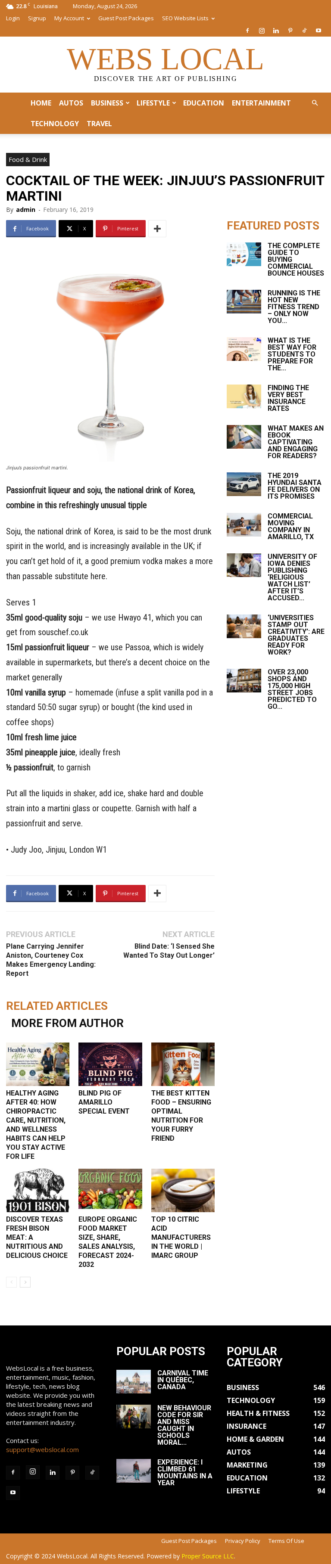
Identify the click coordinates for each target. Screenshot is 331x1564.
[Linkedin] (275, 31)
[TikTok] (304, 31)
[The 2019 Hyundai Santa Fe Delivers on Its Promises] (244, 484)
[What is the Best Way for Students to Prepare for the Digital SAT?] (244, 349)
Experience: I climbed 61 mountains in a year (184, 1472)
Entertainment (261, 103)
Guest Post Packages (126, 18)
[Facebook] (247, 31)
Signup (37, 18)
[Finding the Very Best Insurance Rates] (244, 396)
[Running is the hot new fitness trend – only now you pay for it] (244, 301)
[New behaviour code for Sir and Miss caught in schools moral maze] (133, 1416)
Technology (55, 123)
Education (203, 103)
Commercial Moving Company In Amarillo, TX (291, 526)
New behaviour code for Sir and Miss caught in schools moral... (184, 1425)
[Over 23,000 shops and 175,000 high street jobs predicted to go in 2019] (244, 680)
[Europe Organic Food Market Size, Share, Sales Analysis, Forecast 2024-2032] (110, 1190)
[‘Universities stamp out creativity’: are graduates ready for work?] (244, 626)
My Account (69, 18)
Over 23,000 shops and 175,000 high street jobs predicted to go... (292, 689)
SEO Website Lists (185, 18)
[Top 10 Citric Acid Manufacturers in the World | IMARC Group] (183, 1190)
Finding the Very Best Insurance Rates (288, 398)
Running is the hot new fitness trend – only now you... (294, 307)
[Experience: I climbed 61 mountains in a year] (133, 1471)
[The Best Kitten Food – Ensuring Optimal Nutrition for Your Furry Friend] (183, 1064)
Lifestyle (153, 103)
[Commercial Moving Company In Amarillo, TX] (244, 525)
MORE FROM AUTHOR (67, 1023)
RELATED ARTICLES (57, 1005)
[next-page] (25, 1282)
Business (107, 103)
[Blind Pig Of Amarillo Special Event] (110, 1064)
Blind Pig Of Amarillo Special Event (104, 1102)
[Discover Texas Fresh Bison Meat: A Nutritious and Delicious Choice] (37, 1190)
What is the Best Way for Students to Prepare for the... (292, 354)
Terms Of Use (286, 1541)
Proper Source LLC (207, 1556)
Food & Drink (28, 159)
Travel (99, 123)
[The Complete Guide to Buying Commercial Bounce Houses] (244, 254)
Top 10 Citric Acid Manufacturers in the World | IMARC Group (181, 1237)
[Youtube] (318, 31)
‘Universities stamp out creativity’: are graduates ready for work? (296, 635)
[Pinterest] (290, 31)
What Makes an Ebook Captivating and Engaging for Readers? (296, 442)
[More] (157, 228)
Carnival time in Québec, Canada (182, 1380)
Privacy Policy (242, 1541)
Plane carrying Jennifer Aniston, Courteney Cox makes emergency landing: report (51, 960)
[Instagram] (261, 31)
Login (13, 18)
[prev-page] (11, 1282)
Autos (71, 103)
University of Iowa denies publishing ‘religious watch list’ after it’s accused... (292, 577)
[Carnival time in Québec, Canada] (133, 1381)
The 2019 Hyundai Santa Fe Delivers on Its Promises (295, 486)
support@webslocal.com (42, 1449)
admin (25, 209)
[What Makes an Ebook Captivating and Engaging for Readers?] (244, 437)
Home (41, 103)
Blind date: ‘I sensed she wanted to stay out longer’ (169, 950)
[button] (314, 103)
